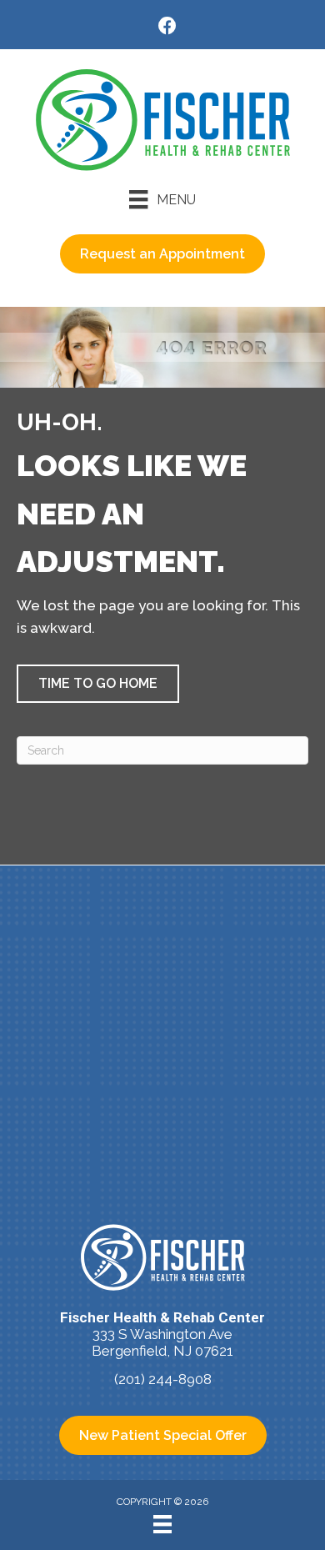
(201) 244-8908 (163, 1379)
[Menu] (162, 1524)
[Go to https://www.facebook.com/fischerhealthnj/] (167, 28)
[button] (98, 684)
